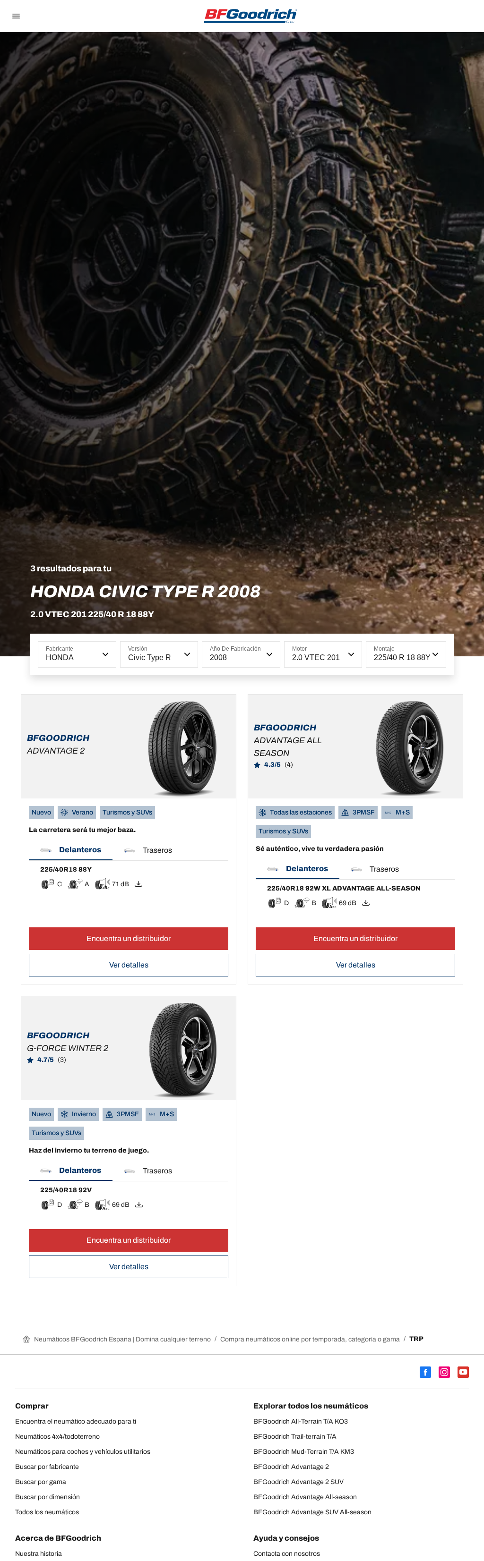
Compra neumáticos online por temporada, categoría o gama (310, 1339)
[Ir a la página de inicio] (250, 16)
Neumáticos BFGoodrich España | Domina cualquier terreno (122, 1339)
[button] (104, 654)
